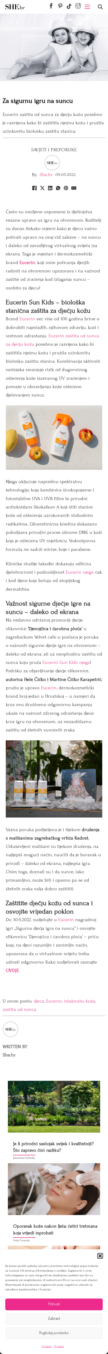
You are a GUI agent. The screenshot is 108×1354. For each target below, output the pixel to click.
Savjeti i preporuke (54, 150)
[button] (100, 1255)
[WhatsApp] (58, 188)
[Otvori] (100, 6)
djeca (39, 1001)
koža (90, 1001)
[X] (42, 188)
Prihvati (54, 1304)
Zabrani (54, 1318)
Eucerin (27, 319)
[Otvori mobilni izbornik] (87, 7)
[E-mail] (74, 188)
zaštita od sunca (19, 1009)
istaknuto (74, 1001)
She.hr (46, 174)
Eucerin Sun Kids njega (66, 662)
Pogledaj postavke (54, 1333)
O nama (46, 1346)
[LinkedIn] (50, 188)
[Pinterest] (66, 188)
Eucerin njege (80, 572)
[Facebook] (34, 188)
